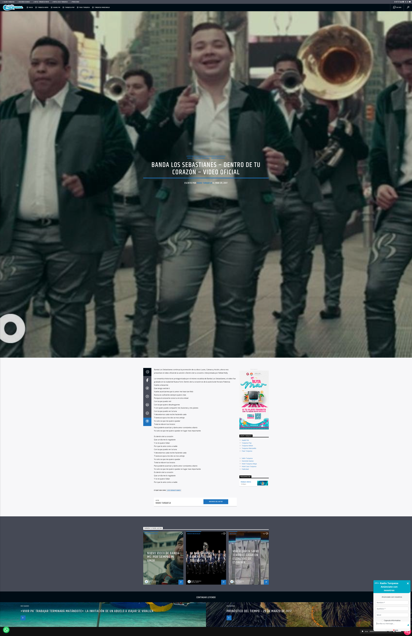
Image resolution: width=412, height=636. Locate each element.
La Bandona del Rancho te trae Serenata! (201, 565)
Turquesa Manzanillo (102, 7)
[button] (6, 630)
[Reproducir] (363, 631)
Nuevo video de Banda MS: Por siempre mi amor (163, 565)
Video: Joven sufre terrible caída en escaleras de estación (246, 566)
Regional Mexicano (202, 162)
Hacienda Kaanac (24, 2)
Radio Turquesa (204, 187)
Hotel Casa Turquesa (60, 2)
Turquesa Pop (70, 7)
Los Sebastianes (174, 499)
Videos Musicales (218, 162)
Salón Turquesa (9, 2)
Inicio (31, 7)
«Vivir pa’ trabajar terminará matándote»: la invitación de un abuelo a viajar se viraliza (87, 620)
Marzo (190, 162)
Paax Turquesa (84, 7)
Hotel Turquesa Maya (41, 2)
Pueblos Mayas (246, 490)
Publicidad (75, 2)
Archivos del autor (216, 510)
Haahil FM (56, 7)
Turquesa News (43, 7)
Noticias (233, 542)
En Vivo (398, 7)
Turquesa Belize (247, 454)
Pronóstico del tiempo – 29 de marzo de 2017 (259, 620)
